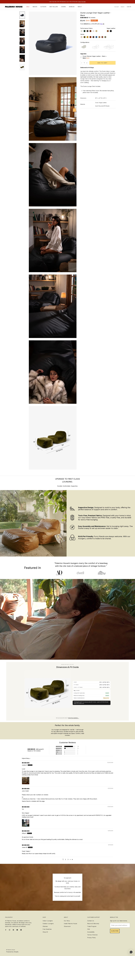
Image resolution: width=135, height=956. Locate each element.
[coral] (102, 37)
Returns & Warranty (93, 923)
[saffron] (87, 37)
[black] (111, 31)
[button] (84, 17)
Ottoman (45, 926)
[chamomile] (96, 31)
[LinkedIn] (21, 930)
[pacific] (96, 37)
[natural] (81, 31)
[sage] (84, 31)
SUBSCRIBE (115, 931)
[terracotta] (90, 31)
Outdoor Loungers (48, 923)
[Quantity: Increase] (87, 63)
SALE (27, 6)
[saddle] (108, 31)
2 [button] (65, 859)
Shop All (45, 932)
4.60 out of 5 (40, 749)
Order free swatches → (73, 718)
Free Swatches (47, 929)
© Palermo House (10, 949)
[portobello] (93, 37)
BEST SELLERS (54, 6)
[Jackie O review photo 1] (25, 780)
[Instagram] (9, 930)
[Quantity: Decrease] (81, 63)
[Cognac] (99, 37)
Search (122, 6)
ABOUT (80, 6)
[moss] (84, 37)
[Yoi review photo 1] (25, 823)
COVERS (63, 6)
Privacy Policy (91, 937)
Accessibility (90, 932)
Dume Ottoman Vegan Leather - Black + (95, 57)
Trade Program (91, 926)
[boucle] (93, 31)
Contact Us (90, 921)
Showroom (67, 926)
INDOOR (35, 6)
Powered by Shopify (12, 952)
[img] (25, 763)
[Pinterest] (13, 930)
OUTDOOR (43, 6)
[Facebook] (5, 930)
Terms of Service (92, 935)
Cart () (129, 6)
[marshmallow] (81, 37)
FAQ (88, 929)
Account (116, 6)
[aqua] (105, 37)
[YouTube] (17, 930)
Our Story (67, 921)
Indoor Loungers (48, 921)
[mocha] (87, 31)
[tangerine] (90, 37)
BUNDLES (71, 6)
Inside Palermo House (70, 923)
